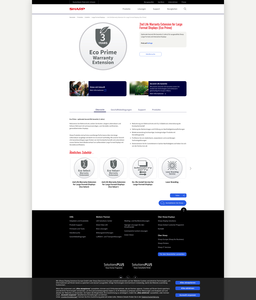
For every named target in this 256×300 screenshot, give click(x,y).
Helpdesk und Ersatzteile (79, 221)
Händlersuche (150, 54)
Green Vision (129, 235)
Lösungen (142, 9)
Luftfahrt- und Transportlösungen (109, 236)
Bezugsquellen (149, 2)
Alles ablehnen (187, 288)
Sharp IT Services (164, 247)
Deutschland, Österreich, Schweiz (84, 2)
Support (156, 9)
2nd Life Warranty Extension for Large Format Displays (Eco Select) (84, 184)
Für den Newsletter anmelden (172, 254)
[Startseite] (77, 9)
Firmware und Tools (77, 229)
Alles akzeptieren (188, 283)
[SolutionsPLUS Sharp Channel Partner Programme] (114, 266)
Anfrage (149, 43)
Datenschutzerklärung (150, 297)
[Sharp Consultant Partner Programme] (142, 266)
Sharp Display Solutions (167, 221)
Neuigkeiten (172, 9)
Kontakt (161, 229)
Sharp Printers (163, 243)
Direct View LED (102, 225)
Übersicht (100, 109)
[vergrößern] (103, 46)
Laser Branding (172, 182)
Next (190, 169)
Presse (184, 2)
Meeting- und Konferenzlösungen (137, 221)
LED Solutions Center (104, 221)
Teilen (177, 195)
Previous (66, 169)
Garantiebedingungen (78, 236)
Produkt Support (76, 225)
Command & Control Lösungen (136, 231)
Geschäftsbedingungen (121, 109)
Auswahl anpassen (188, 295)
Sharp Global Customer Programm (171, 225)
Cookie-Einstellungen (69, 297)
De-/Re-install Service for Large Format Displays (143, 183)
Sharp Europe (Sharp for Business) (171, 239)
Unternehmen (173, 2)
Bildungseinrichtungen (104, 233)
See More (161, 2)
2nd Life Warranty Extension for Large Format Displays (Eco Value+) (113, 184)
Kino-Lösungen (102, 229)
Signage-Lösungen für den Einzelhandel (134, 226)
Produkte (126, 9)
